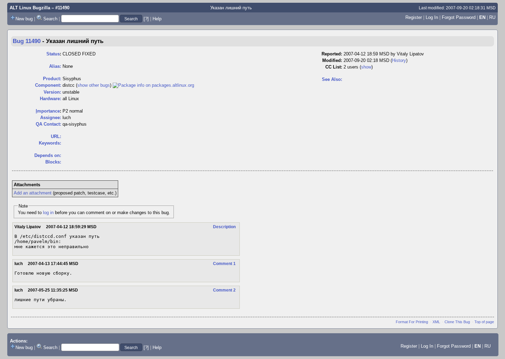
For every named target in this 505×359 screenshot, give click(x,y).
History (399, 60)
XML (436, 322)
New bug (24, 18)
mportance (48, 111)
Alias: (55, 66)
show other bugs (93, 85)
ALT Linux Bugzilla (30, 7)
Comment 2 (224, 290)
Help (157, 18)
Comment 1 (224, 263)
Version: (52, 92)
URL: (56, 136)
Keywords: (50, 143)
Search (50, 18)
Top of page (484, 322)
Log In (432, 17)
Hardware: (50, 98)
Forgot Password (458, 17)
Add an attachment (33, 193)
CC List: (333, 67)
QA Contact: (48, 124)
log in (48, 212)
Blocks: (53, 162)
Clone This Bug (457, 322)
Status (53, 53)
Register (413, 17)
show (366, 67)
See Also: (332, 79)
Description (224, 226)
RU (492, 17)
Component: (48, 85)
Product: (52, 78)
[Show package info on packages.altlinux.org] (153, 85)
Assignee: (50, 117)
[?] (146, 18)
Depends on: (47, 155)
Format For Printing (412, 322)
